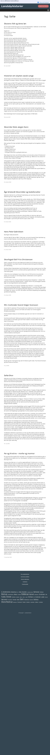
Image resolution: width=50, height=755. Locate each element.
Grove (8, 597)
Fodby (3, 597)
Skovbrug (26, 599)
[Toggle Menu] (48, 10)
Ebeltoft (19, 594)
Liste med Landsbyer (25, 576)
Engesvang (36, 594)
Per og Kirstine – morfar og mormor (19, 453)
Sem (22, 599)
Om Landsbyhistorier (25, 574)
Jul (34, 597)
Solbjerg (36, 599)
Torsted (24, 602)
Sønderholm (15, 602)
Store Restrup (7, 602)
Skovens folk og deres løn (15, 24)
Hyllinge (30, 597)
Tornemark (19, 602)
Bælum (16, 594)
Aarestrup (14, 592)
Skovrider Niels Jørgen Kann (16, 127)
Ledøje (42, 597)
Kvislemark (38, 597)
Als (17, 592)
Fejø (46, 594)
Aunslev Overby (30, 592)
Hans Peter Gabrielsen (13, 232)
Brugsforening (10, 594)
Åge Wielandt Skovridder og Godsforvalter (22, 192)
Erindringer (42, 594)
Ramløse (14, 599)
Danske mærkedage (25, 579)
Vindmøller (41, 602)
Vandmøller (32, 602)
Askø (20, 592)
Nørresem (4, 599)
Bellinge (41, 592)
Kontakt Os (25, 581)
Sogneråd (31, 599)
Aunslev (24, 592)
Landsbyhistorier (12, 6)
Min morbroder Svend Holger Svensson (21, 305)
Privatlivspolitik (25, 584)
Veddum (36, 602)
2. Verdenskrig (5, 592)
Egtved (31, 594)
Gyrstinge (13, 596)
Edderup (25, 594)
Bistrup (4, 594)
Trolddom (28, 602)
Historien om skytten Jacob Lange (19, 76)
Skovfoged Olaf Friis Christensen (18, 259)
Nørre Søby (10, 599)
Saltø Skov (8, 375)
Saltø (18, 599)
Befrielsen (36, 592)
